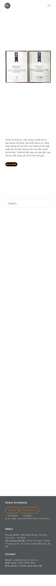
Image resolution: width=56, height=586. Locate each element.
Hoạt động (15, 430)
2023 (12, 127)
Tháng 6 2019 (17, 384)
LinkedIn (27, 516)
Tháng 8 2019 (17, 369)
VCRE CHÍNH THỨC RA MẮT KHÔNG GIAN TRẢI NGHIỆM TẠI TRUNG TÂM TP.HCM (28, 229)
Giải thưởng (35, 124)
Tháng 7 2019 (17, 376)
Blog (12, 407)
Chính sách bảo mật (31, 566)
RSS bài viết (16, 468)
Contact (12, 510)
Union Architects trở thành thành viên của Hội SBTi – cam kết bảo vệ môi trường (29, 242)
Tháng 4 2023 (17, 330)
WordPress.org (17, 483)
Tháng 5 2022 (17, 346)
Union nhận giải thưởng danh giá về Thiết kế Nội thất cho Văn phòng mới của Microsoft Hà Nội (28, 103)
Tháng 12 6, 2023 (20, 121)
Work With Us (29, 510)
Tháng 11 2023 (18, 323)
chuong (14, 124)
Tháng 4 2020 (17, 361)
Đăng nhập (15, 460)
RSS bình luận (17, 475)
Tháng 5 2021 (17, 353)
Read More (11, 164)
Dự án (13, 414)
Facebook (14, 516)
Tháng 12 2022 (18, 338)
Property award (16, 130)
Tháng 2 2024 (17, 308)
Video (12, 437)
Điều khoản (11, 566)
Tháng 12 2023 (18, 315)
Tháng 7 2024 (17, 300)
